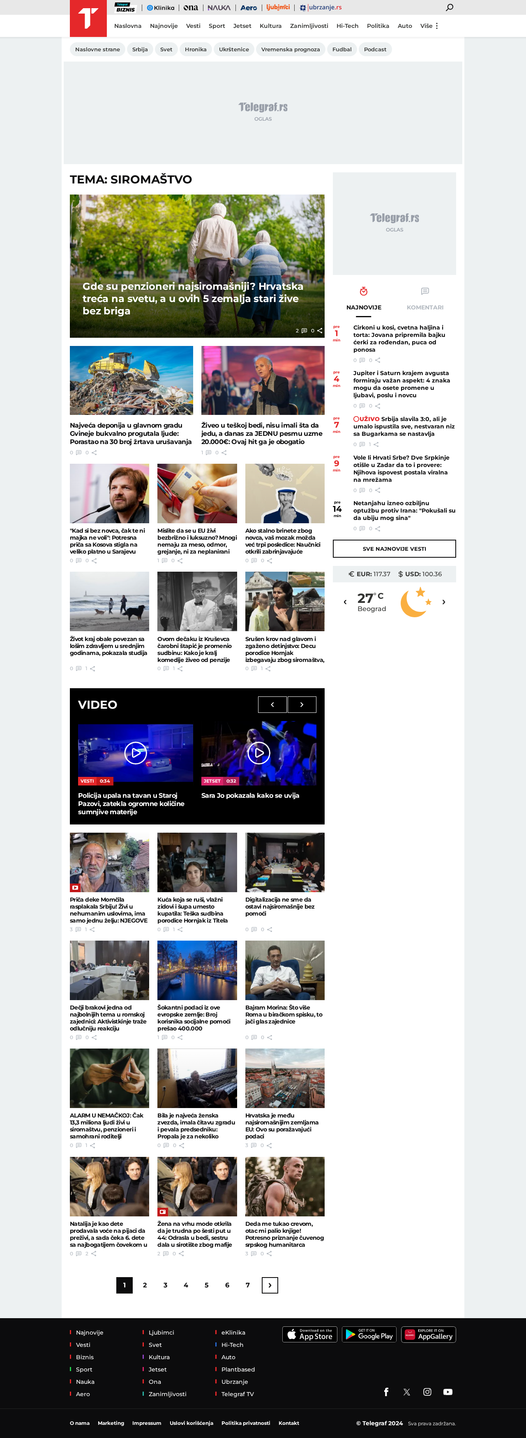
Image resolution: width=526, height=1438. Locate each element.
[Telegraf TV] (448, 1392)
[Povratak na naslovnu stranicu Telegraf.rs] (88, 18)
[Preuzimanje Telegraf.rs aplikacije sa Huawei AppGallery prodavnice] (428, 1334)
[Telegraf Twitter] (407, 1392)
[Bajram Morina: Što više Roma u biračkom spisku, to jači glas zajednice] (285, 970)
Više (426, 26)
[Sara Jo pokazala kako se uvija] (258, 753)
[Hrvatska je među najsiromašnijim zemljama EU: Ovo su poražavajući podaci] (285, 1078)
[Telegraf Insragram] (427, 1392)
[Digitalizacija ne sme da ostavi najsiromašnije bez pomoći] (285, 862)
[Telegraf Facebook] (386, 1392)
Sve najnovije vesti (394, 548)
